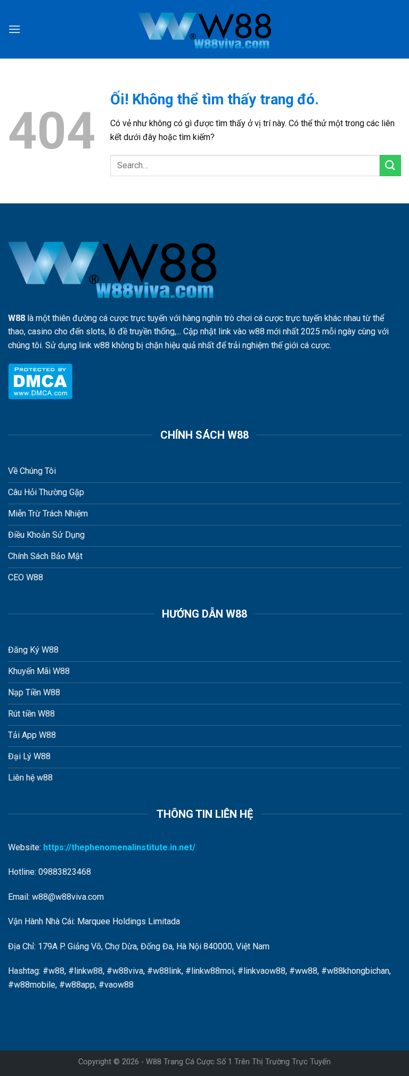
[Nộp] (390, 165)
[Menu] (14, 29)
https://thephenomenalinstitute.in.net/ (119, 847)
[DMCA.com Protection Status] (40, 380)
